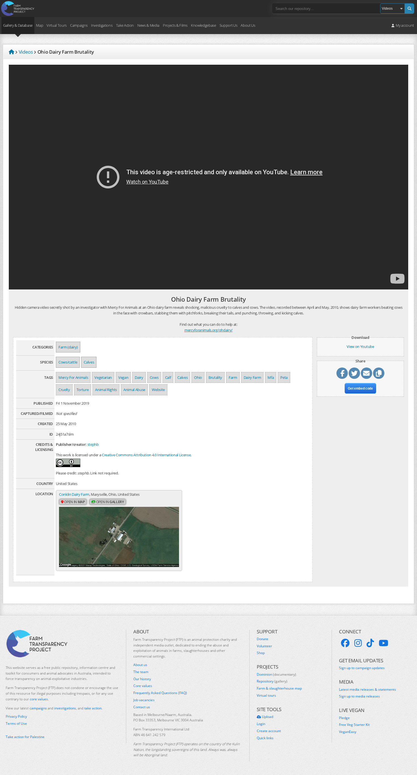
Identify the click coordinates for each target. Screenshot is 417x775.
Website (158, 389)
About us (140, 665)
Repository (272, 681)
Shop (261, 653)
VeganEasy (347, 732)
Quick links (265, 738)
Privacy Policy (16, 716)
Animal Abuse (134, 389)
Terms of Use (16, 723)
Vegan (123, 377)
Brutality (215, 377)
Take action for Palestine (25, 736)
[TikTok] (370, 643)
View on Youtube (360, 346)
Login (261, 724)
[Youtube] (383, 643)
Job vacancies (144, 700)
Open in (74, 501)
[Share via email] (366, 373)
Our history (142, 679)
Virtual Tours (57, 25)
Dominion (276, 674)
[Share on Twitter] (354, 373)
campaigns (38, 708)
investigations (65, 708)
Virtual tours (266, 695)
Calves (89, 362)
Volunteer (264, 646)
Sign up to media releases (359, 696)
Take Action (125, 25)
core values (39, 699)
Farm (233, 377)
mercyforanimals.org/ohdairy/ (208, 330)
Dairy (139, 377)
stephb (93, 444)
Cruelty (64, 389)
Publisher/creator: (71, 444)
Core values (142, 686)
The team (140, 672)
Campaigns (79, 25)
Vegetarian (103, 377)
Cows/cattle (67, 362)
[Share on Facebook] (342, 373)
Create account (269, 731)
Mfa (271, 377)
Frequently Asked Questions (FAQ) (160, 693)
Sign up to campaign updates (362, 668)
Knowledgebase (203, 25)
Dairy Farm (252, 377)
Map (39, 25)
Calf (168, 377)
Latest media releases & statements (367, 689)
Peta (284, 377)
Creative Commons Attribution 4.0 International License (146, 454)
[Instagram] (358, 643)
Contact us (141, 707)
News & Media (148, 25)
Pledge (344, 718)
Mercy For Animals (73, 377)
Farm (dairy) (68, 347)
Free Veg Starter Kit (354, 725)
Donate (262, 639)
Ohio (198, 377)
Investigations (101, 25)
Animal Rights (106, 389)
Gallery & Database (18, 25)
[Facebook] (345, 643)
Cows (154, 377)
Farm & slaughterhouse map (279, 688)
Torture (83, 389)
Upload (267, 717)
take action (93, 708)
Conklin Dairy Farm (74, 494)
